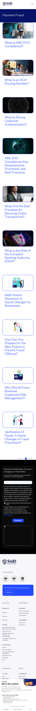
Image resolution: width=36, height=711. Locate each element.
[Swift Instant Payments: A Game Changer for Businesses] (18, 283)
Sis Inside (4, 616)
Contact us (9, 592)
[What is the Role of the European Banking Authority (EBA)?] (18, 238)
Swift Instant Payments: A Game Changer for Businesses (18, 301)
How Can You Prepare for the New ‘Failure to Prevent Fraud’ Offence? (15, 347)
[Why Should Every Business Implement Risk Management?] (18, 375)
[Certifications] (14, 576)
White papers (5, 678)
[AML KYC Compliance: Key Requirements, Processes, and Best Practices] (18, 146)
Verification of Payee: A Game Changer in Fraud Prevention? (17, 438)
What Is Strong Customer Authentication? (16, 121)
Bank (3, 660)
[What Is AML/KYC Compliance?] (18, 30)
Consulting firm (22, 615)
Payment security (6, 631)
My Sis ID (4, 612)
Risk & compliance (7, 649)
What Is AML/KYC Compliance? (17, 45)
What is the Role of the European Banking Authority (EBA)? (18, 256)
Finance (4, 647)
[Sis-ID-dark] (7, 2)
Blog (3, 676)
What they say (22, 625)
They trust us (22, 622)
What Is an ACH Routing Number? (17, 82)
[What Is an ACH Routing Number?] (18, 68)
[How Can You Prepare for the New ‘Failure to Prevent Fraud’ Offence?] (18, 327)
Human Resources (7, 655)
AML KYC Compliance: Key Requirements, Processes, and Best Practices (16, 166)
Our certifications (23, 678)
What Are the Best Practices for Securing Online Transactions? (17, 212)
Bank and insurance (24, 613)
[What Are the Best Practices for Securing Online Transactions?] (18, 194)
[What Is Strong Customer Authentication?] (18, 105)
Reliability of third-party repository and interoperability (8, 635)
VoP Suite (4, 620)
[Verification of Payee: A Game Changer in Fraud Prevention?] (18, 420)
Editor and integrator (24, 611)
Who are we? (22, 676)
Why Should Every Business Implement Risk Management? (17, 393)
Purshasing (5, 657)
